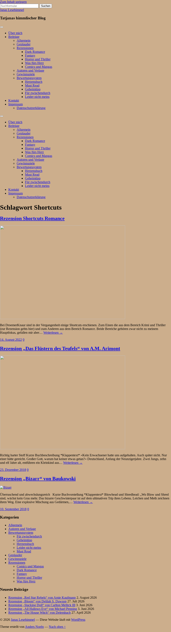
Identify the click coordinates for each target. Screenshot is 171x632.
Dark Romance (35, 51)
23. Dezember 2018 (13, 470)
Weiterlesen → (53, 332)
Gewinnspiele (26, 74)
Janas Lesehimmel (12, 10)
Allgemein (23, 40)
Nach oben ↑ (57, 626)
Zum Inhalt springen (13, 2)
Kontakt (13, 100)
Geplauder (23, 44)
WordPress (78, 619)
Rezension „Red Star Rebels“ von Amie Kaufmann (42, 597)
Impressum (15, 104)
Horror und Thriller (37, 59)
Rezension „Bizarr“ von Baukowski (38, 478)
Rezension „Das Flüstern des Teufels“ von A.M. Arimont (60, 348)
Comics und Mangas (38, 66)
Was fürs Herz (34, 63)
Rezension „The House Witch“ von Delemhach (39, 612)
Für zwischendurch (37, 93)
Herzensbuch (33, 81)
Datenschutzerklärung (31, 108)
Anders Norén (34, 626)
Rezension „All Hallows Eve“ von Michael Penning (42, 609)
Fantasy (30, 55)
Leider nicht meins (37, 96)
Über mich (15, 33)
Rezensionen (25, 48)
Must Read (32, 85)
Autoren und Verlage (30, 70)
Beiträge (13, 37)
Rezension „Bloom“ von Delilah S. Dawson (37, 601)
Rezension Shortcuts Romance (32, 218)
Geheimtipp (32, 89)
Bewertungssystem (29, 78)
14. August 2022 (11, 339)
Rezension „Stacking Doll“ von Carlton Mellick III (41, 605)
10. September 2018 (13, 509)
